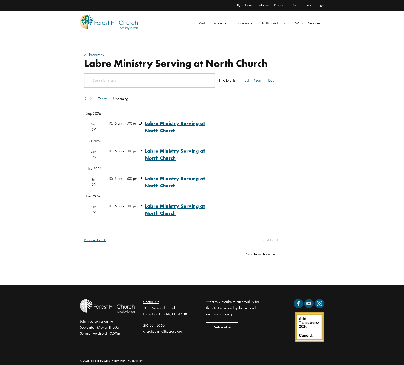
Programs (242, 23)
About (218, 23)
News (248, 5)
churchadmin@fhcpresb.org (162, 331)
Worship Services (307, 23)
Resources (280, 5)
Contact (307, 5)
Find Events (227, 80)
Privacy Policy (134, 360)
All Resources (94, 54)
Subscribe (222, 327)
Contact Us (151, 301)
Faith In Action (272, 23)
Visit (202, 23)
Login (321, 5)
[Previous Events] (85, 99)
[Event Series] (140, 123)
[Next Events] (91, 99)
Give (294, 5)
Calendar (263, 5)
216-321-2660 (154, 325)
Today (102, 98)
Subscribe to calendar (258, 254)
